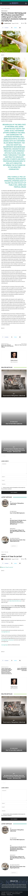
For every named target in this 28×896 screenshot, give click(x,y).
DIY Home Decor (14, 421)
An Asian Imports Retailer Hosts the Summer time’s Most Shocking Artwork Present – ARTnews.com (14, 450)
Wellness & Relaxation (14, 538)
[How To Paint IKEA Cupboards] (14, 411)
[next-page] (4, 456)
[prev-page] (2, 456)
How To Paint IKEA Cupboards (14, 423)
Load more (13, 546)
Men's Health (7, 8)
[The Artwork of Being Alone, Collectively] (14, 383)
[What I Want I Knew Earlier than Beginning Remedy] (5, 540)
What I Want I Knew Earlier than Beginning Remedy (17, 540)
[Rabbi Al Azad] (2, 23)
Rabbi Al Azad (8, 23)
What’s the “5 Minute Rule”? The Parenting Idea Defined (7, 346)
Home (2, 8)
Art (14, 393)
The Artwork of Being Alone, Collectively (14, 395)
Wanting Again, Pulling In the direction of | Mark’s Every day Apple (17, 531)
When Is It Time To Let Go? (21, 344)
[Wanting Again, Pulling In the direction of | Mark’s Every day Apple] (5, 531)
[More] (19, 27)
